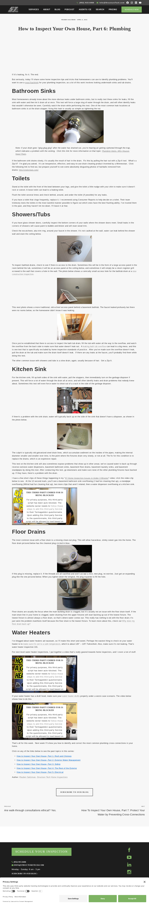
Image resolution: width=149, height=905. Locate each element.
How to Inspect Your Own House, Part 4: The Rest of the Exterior (47, 768)
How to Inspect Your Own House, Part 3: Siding (38, 764)
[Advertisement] (74, 53)
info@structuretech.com (29, 865)
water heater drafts (71, 696)
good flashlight (32, 82)
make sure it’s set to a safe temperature (41, 644)
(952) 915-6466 (86, 3)
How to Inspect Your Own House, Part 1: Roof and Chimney (44, 756)
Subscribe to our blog (74, 792)
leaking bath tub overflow (94, 346)
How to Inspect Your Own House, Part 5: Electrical (40, 772)
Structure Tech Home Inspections (52, 777)
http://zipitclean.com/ (28, 170)
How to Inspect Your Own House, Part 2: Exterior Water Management (48, 760)
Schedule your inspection (41, 851)
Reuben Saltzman (68, 19)
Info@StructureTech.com (111, 3)
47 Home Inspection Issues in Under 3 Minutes (86, 478)
